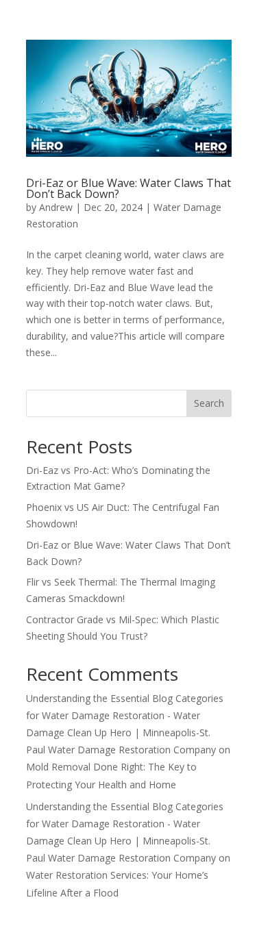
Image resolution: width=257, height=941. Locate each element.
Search (209, 403)
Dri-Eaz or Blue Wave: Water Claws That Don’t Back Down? (128, 188)
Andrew (56, 207)
